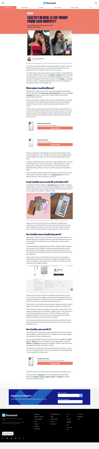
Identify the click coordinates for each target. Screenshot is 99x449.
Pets (91, 7)
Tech (35, 421)
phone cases (44, 93)
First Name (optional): (63, 399)
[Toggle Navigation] (3, 3)
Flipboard (59, 376)
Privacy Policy (80, 416)
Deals (52, 416)
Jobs (67, 416)
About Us (68, 414)
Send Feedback (69, 427)
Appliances (41, 7)
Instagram (47, 376)
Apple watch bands (54, 93)
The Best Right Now (55, 414)
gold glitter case (56, 174)
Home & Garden (57, 7)
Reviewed (41, 375)
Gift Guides (37, 429)
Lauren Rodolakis (40, 58)
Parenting (36, 426)
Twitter (42, 376)
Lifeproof (59, 75)
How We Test (54, 424)
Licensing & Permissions (69, 422)
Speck (33, 341)
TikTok (53, 376)
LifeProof (36, 343)
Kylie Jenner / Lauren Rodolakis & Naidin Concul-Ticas (59, 54)
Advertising (69, 419)
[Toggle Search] (96, 3)
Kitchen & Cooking (74, 7)
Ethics (68, 425)
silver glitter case (52, 185)
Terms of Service (80, 414)
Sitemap (78, 419)
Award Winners (24, 7)
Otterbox (52, 75)
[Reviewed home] (49, 3)
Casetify (62, 79)
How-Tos (53, 421)
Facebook (36, 376)
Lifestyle (30, 13)
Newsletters (8, 7)
